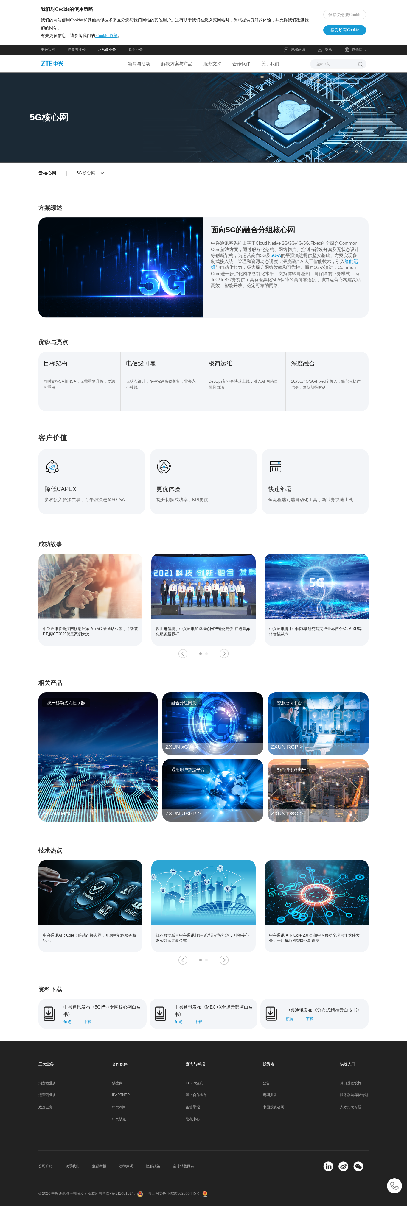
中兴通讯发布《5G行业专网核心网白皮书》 (102, 1008)
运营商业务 (107, 49)
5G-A (276, 255)
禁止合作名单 (196, 1095)
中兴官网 (48, 49)
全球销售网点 (183, 1166)
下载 (87, 1022)
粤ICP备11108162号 (118, 1193)
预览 (67, 1022)
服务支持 (212, 63)
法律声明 (126, 1166)
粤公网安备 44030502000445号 (174, 1193)
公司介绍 (45, 1166)
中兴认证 (119, 1119)
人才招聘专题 (350, 1107)
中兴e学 (118, 1107)
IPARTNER (121, 1095)
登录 (328, 49)
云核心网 (47, 172)
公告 (266, 1083)
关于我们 (270, 63)
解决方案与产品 (176, 63)
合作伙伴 (241, 63)
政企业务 (135, 49)
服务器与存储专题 (354, 1095)
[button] (182, 653)
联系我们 (72, 1166)
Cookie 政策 (106, 35)
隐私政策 (153, 1166)
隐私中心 (193, 1119)
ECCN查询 (194, 1083)
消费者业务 (77, 49)
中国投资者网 (273, 1107)
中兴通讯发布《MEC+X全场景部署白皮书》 (214, 1008)
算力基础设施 (350, 1083)
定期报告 (270, 1095)
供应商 (117, 1083)
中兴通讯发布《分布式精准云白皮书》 (324, 1009)
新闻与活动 (139, 63)
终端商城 (298, 49)
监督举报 (193, 1107)
